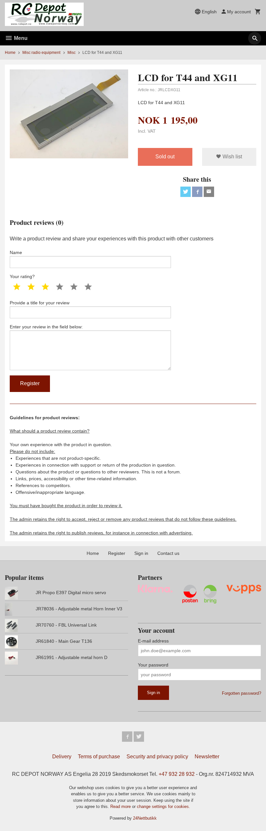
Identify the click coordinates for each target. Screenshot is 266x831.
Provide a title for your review (39, 302)
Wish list (231, 156)
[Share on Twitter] (185, 192)
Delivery (61, 756)
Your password (153, 664)
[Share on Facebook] (197, 192)
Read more (121, 806)
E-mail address (153, 640)
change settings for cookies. (163, 806)
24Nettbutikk (145, 818)
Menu (20, 38)
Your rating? (22, 276)
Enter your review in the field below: (46, 326)
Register (116, 553)
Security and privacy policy (157, 756)
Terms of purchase (99, 756)
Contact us (168, 553)
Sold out (165, 156)
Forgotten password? (241, 693)
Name (16, 252)
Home (10, 52)
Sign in (141, 553)
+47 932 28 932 (177, 774)
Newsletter (207, 756)
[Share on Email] (209, 192)
